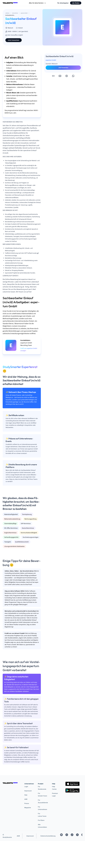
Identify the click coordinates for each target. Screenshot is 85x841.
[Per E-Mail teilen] (60, 76)
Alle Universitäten (42, 826)
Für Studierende (42, 788)
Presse (26, 803)
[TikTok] (72, 834)
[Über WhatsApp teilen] (73, 76)
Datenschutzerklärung (48, 836)
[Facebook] (61, 834)
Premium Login (55, 794)
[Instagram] (66, 834)
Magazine (27, 807)
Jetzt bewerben (13, 40)
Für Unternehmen (42, 808)
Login (26, 786)
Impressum (28, 791)
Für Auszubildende (43, 801)
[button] (53, 76)
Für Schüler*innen (42, 794)
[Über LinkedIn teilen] (66, 76)
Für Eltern (41, 820)
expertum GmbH (51, 60)
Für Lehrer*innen (42, 815)
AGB (25, 799)
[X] (77, 834)
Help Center (54, 788)
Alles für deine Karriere (36, 3)
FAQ (25, 795)
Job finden (75, 3)
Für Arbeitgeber (63, 3)
